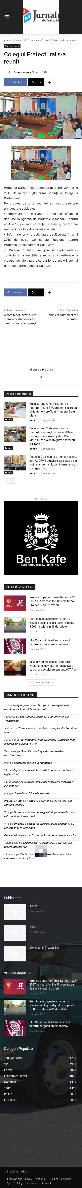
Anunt (33, 906)
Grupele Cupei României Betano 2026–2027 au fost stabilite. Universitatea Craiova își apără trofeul (53, 601)
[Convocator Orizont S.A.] (15, 953)
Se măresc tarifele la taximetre (33, 763)
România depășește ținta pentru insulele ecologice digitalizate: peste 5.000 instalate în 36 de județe (51, 622)
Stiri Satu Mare (31, 40)
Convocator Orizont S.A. (44, 947)
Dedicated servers (15, 835)
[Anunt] (15, 912)
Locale (17, 40)
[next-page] (12, 481)
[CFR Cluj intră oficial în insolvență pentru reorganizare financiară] (15, 646)
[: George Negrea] (6, 72)
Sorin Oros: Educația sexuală (31, 793)
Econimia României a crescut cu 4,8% (53, 835)
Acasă (7, 40)
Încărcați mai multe (39, 682)
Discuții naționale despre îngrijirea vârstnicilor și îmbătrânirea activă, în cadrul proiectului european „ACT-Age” (53, 665)
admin (33, 420)
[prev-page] (6, 481)
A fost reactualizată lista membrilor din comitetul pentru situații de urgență (20, 319)
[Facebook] (41, 376)
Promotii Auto (12, 800)
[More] (49, 82)
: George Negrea (21, 71)
